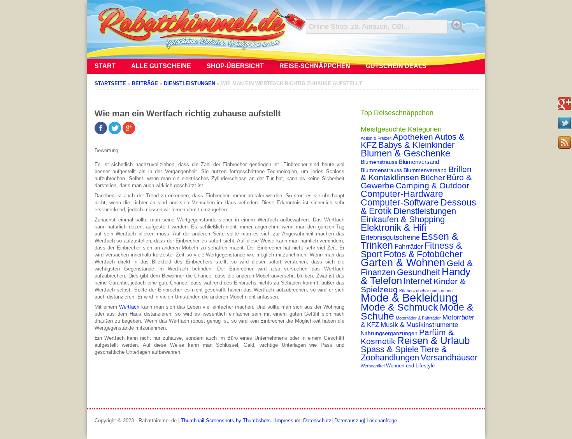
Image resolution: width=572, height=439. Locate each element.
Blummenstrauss (381, 170)
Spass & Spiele (390, 349)
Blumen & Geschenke (405, 153)
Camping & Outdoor (432, 185)
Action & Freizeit (376, 138)
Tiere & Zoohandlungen (404, 353)
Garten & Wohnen (403, 262)
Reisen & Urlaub (433, 340)
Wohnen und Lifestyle (410, 366)
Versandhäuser (449, 357)
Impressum (287, 420)
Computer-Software (400, 202)
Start (105, 66)
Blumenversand (419, 162)
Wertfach (129, 307)
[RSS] (564, 142)
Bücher (433, 178)
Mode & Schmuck (399, 307)
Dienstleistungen (424, 211)
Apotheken (413, 136)
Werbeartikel (372, 365)
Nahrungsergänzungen (389, 333)
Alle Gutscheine (161, 66)
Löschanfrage (382, 420)
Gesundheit (418, 272)
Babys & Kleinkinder (416, 145)
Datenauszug (349, 420)
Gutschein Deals (396, 66)
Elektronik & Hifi (393, 228)
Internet (418, 281)
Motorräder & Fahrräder (418, 318)
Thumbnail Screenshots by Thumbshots (226, 420)
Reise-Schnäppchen (314, 66)
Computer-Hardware (402, 194)
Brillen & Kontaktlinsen (416, 173)
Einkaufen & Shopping (403, 219)
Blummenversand (425, 170)
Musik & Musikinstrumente (419, 324)
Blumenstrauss (379, 162)
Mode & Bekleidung (409, 297)
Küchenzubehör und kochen (426, 290)
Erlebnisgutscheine (390, 237)
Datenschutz (317, 420)
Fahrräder (409, 246)
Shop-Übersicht (235, 66)
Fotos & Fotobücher (423, 254)
